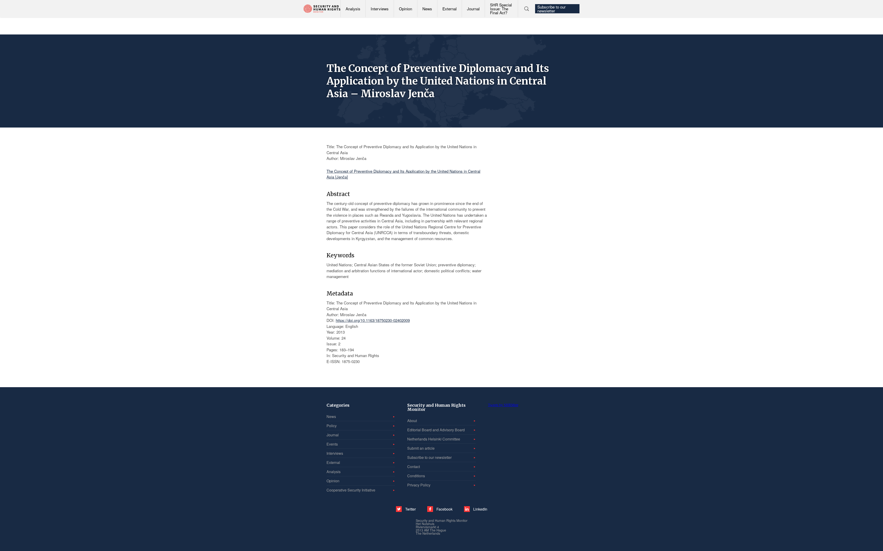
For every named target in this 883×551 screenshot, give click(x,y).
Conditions (416, 475)
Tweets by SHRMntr (503, 405)
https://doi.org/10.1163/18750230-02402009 (373, 320)
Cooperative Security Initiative (351, 490)
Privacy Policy (418, 485)
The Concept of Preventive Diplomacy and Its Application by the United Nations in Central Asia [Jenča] (403, 174)
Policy (332, 425)
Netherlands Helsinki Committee (433, 439)
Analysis (353, 8)
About (412, 420)
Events (332, 444)
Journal (473, 8)
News (427, 8)
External (449, 8)
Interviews (380, 8)
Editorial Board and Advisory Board (436, 429)
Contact (413, 466)
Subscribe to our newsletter (551, 8)
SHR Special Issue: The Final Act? (501, 8)
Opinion (405, 8)
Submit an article (421, 448)
